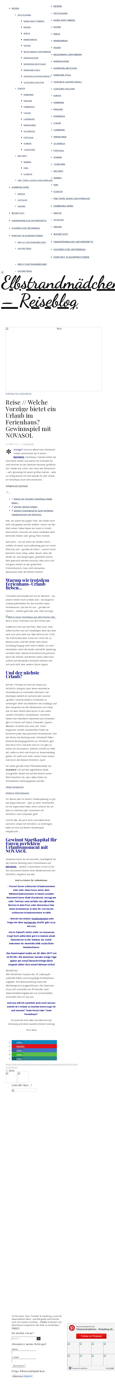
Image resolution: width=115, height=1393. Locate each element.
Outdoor (22, 200)
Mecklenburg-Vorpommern (37, 52)
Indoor (21, 194)
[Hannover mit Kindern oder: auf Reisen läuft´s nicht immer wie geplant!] (23, 1082)
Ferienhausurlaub (56, 1064)
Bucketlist (18, 213)
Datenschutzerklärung (59, 1389)
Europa (21, 88)
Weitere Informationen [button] (17, 792)
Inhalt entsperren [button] (15, 786)
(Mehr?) (16, 1328)
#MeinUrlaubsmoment (15, 1064)
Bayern (27, 27)
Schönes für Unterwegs (26, 228)
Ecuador (28, 174)
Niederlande (30, 125)
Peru (26, 168)
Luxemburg (29, 119)
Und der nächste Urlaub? (26, 506)
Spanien (27, 143)
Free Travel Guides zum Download (35, 180)
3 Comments (27, 443)
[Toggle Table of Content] (8, 492)
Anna (11, 1070)
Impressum (54, 1387)
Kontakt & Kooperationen (27, 235)
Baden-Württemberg (34, 21)
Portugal (29, 137)
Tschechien (29, 149)
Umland (21, 206)
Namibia (27, 162)
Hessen (27, 45)
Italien (27, 113)
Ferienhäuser (43, 1064)
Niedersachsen (31, 58)
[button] (17, 1042)
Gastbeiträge (24, 248)
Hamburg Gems (20, 187)
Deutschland (24, 15)
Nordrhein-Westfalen (35, 64)
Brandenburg (30, 39)
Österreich (29, 131)
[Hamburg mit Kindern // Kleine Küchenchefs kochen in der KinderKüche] (12, 1082)
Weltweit (22, 156)
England (28, 101)
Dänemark (29, 94)
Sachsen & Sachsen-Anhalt (37, 76)
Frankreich (29, 107)
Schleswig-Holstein (34, 82)
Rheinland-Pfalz (32, 70)
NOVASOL (67, 1064)
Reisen (15, 8)
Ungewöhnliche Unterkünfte (29, 220)
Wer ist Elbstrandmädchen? (32, 242)
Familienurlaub (31, 1064)
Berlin (27, 33)
